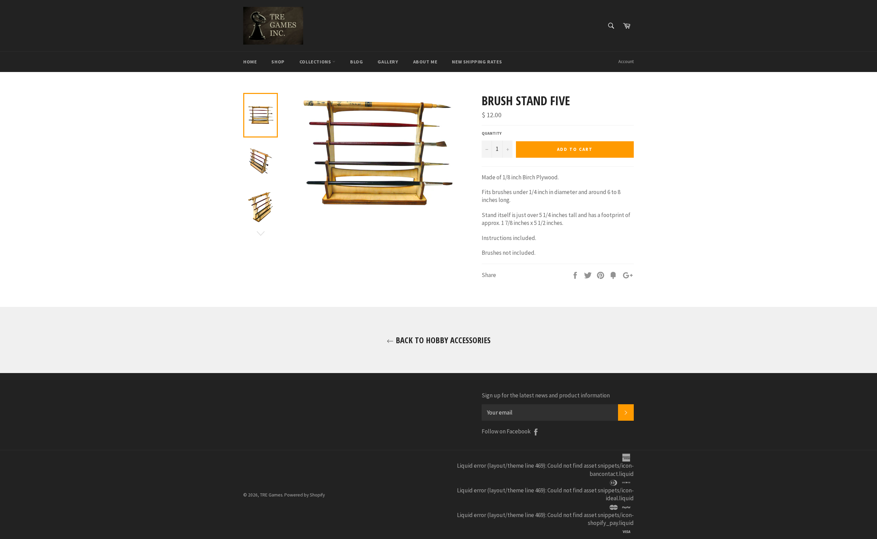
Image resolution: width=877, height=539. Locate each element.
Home (250, 62)
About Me (425, 62)
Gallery (388, 62)
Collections (315, 62)
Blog (356, 62)
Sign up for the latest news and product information (546, 395)
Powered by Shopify (304, 495)
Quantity (492, 133)
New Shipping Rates (477, 62)
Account (626, 61)
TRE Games (271, 495)
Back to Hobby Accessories (442, 340)
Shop (277, 62)
